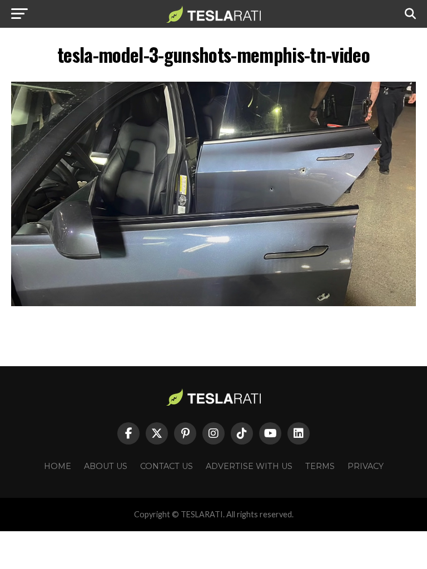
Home (57, 466)
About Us (105, 466)
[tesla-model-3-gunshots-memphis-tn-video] (213, 303)
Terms (320, 466)
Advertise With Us (249, 466)
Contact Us (166, 466)
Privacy (365, 466)
